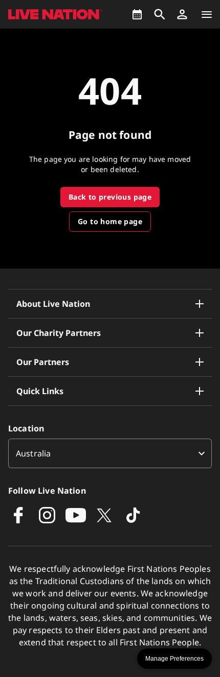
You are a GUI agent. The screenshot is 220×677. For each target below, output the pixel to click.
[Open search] (159, 14)
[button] (182, 14)
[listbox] (110, 453)
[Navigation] (206, 14)
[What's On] (137, 14)
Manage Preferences (174, 658)
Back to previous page (110, 197)
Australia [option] (33, 453)
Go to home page (110, 221)
